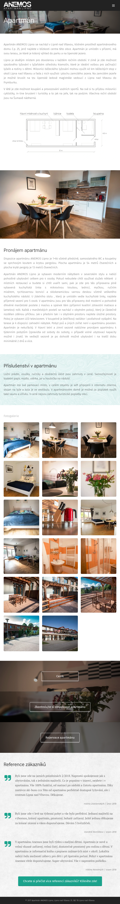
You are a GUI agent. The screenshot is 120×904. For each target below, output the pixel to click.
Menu (113, 5)
